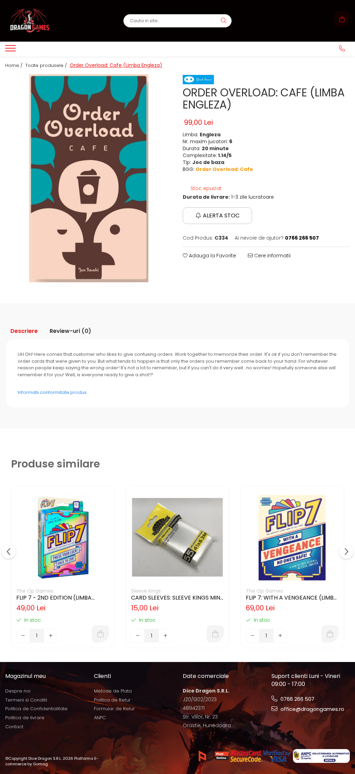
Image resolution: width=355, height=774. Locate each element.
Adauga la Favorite (212, 255)
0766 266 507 (296, 699)
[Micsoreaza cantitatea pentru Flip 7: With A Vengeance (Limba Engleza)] (253, 636)
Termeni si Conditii (26, 700)
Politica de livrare (24, 717)
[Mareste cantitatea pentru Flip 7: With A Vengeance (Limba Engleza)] (280, 636)
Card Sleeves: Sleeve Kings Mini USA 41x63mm (176, 597)
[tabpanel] (88, 178)
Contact (14, 726)
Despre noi (18, 691)
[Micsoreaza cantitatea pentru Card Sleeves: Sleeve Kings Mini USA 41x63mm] (138, 636)
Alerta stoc (221, 216)
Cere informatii (272, 255)
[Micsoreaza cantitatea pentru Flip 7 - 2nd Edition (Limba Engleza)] (23, 636)
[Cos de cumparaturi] (342, 19)
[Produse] (11, 50)
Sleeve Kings (146, 590)
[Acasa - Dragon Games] (48, 21)
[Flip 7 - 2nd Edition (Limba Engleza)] (62, 537)
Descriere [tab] (24, 331)
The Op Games (34, 590)
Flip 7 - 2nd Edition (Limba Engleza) (54, 597)
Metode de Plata (113, 691)
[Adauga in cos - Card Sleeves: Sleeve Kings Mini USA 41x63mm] (215, 634)
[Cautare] (224, 20)
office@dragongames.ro (311, 709)
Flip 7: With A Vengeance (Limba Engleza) (291, 597)
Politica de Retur (112, 700)
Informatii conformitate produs (52, 392)
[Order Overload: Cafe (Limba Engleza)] (88, 178)
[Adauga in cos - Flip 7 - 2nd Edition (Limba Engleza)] (100, 634)
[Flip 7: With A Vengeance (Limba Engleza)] (292, 537)
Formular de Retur (114, 708)
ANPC (100, 717)
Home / (14, 65)
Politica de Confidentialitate (36, 708)
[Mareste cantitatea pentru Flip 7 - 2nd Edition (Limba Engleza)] (51, 636)
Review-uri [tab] (70, 331)
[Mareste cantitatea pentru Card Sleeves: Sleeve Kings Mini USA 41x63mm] (165, 636)
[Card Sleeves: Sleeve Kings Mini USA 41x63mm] (177, 537)
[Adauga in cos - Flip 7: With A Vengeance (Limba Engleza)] (330, 634)
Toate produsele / (46, 65)
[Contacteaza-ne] (342, 48)
